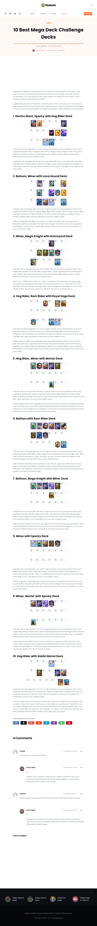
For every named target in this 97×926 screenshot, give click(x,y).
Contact (88, 14)
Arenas (33, 913)
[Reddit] (39, 723)
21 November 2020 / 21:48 (70, 810)
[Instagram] (15, 13)
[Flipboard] (69, 723)
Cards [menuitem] (53, 14)
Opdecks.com (58, 918)
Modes (48, 23)
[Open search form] (91, 5)
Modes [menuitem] (64, 14)
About (51, 913)
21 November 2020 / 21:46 (70, 767)
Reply (81, 751)
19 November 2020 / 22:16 (70, 794)
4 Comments (60, 50)
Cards (39, 913)
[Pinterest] (19, 13)
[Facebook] (5, 13)
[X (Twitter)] (10, 13)
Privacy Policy (67, 913)
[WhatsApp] (61, 723)
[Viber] (54, 723)
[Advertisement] (48, 76)
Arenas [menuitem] (43, 14)
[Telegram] (46, 723)
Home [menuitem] (33, 14)
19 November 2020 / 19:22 (70, 751)
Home (27, 913)
